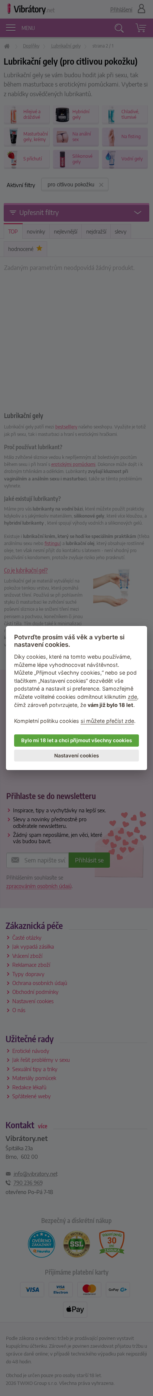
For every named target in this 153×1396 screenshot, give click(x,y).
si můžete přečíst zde (107, 721)
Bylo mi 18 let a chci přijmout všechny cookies (76, 740)
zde (132, 697)
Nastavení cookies (76, 756)
